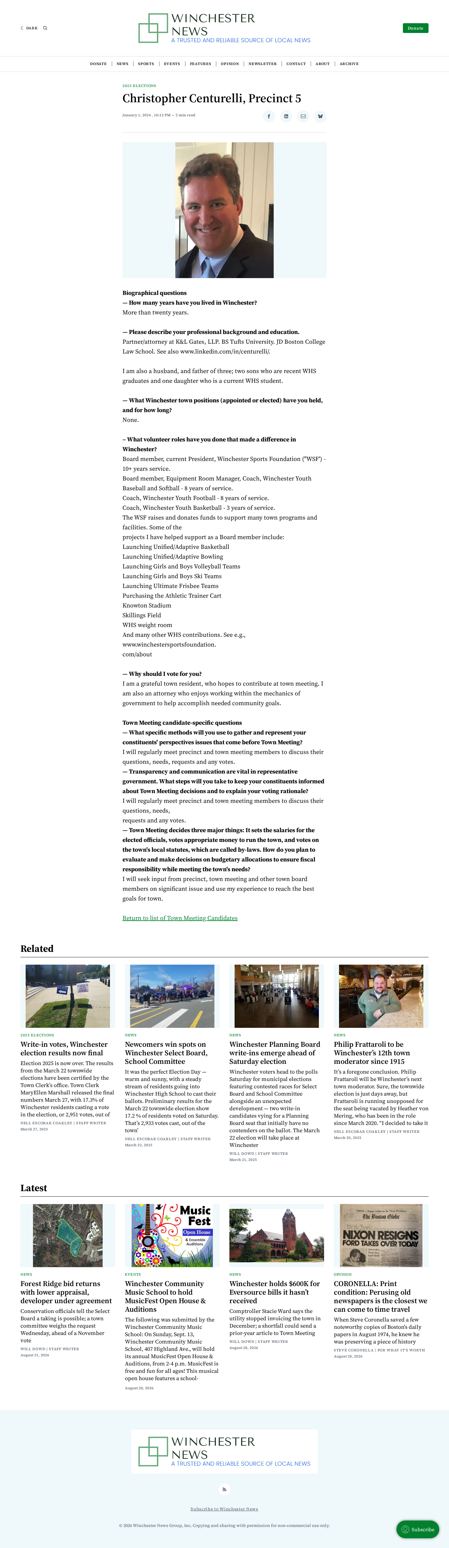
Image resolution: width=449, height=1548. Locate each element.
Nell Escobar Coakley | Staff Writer (63, 1123)
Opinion (230, 63)
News (123, 63)
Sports (146, 63)
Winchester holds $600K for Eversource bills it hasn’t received (274, 1292)
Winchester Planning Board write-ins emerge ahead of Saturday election (274, 1052)
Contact (296, 63)
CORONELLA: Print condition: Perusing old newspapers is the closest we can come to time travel (380, 1296)
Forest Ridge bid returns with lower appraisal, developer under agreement (66, 1292)
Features (200, 63)
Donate (416, 28)
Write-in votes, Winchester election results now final (64, 1048)
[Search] (45, 28)
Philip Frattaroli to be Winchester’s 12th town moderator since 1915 (372, 1052)
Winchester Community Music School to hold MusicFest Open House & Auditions (165, 1296)
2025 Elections (139, 85)
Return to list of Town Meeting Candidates (180, 918)
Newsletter (263, 63)
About (323, 63)
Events (172, 63)
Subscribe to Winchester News (224, 1509)
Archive (349, 63)
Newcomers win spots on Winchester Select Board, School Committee (166, 1052)
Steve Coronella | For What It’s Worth (379, 1350)
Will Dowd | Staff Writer (258, 1153)
